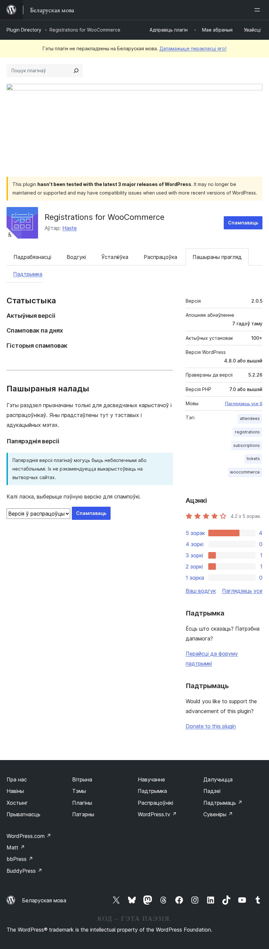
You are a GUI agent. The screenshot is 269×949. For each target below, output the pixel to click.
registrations (247, 431)
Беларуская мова (44, 900)
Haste (69, 228)
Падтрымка (27, 274)
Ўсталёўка (114, 257)
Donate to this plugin (211, 726)
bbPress (20, 859)
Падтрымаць (222, 802)
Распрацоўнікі (155, 802)
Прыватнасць (23, 814)
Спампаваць (243, 222)
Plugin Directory (24, 30)
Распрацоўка (160, 257)
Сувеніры (218, 814)
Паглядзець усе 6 (243, 403)
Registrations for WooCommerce (104, 217)
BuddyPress (24, 871)
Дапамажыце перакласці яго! (192, 48)
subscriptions (246, 445)
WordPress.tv (157, 814)
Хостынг (17, 802)
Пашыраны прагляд (217, 257)
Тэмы (79, 791)
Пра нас (17, 779)
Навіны (15, 791)
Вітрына (82, 779)
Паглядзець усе (242, 591)
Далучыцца (218, 779)
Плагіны (82, 802)
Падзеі (211, 791)
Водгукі (76, 257)
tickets (253, 458)
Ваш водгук (201, 591)
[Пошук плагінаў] (76, 70)
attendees (250, 418)
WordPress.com (29, 836)
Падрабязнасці (32, 257)
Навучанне (151, 779)
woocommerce (245, 472)
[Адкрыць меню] (258, 10)
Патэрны (83, 814)
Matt (16, 847)
